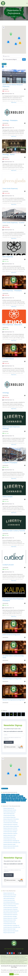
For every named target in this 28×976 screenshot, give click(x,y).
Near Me (4, 64)
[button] (11, 34)
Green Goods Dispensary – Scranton (13, 222)
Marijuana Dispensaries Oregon (9, 844)
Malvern (23, 797)
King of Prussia (13, 797)
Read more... (14, 102)
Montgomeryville (5, 799)
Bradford (17, 794)
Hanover (8, 797)
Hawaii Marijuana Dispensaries (9, 837)
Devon (11, 796)
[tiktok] (15, 714)
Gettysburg (21, 796)
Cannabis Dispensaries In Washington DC (11, 840)
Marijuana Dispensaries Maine (9, 848)
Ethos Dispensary (8, 256)
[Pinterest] (19, 714)
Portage (20, 799)
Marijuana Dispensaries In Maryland (10, 833)
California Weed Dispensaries (9, 813)
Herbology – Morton (9, 154)
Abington (3, 794)
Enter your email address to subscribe (13, 731)
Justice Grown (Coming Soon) (11, 634)
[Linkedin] (12, 953)
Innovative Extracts (8, 359)
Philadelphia (11, 799)
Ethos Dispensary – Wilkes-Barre (12, 325)
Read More (16, 974)
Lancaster (19, 797)
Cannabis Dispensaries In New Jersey (10, 824)
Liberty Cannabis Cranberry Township (14, 531)
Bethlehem (13, 794)
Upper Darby (18, 800)
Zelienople (3, 802)
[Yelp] (3, 714)
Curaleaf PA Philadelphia (10, 462)
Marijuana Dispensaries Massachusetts (10, 846)
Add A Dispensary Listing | (10, 948)
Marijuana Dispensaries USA (8, 808)
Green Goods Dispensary (10, 188)
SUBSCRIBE (8, 742)
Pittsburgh (16, 799)
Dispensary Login (20, 948)
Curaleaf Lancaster (8, 565)
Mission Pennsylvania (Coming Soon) (14, 700)
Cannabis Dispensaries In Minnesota (10, 829)
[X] (23, 714)
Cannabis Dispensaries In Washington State (11, 842)
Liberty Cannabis (8, 496)
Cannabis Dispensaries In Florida (9, 839)
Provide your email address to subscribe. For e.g (12, 738)
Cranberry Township (5, 796)
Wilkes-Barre (23, 800)
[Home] (9, 16)
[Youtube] (11, 714)
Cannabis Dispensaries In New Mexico (10, 822)
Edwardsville (15, 796)
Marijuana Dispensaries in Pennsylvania (11, 819)
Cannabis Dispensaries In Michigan (10, 831)
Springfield (8, 800)
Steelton (13, 800)
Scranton (24, 799)
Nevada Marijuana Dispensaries (9, 811)
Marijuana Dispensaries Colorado (9, 810)
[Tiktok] (20, 953)
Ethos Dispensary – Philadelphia (12, 290)
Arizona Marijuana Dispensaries (9, 817)
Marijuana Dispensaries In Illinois (9, 835)
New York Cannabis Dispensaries (9, 820)
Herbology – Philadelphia (10, 120)
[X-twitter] (16, 953)
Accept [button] (11, 974)
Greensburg (4, 797)
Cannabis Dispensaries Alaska (9, 815)
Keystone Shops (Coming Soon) (12, 679)
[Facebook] (7, 953)
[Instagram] (7, 714)
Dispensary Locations (15, 16)
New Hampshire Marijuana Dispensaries (11, 826)
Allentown (8, 794)
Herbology (6, 393)
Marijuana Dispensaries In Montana (10, 828)
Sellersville (3, 800)
